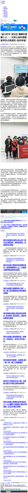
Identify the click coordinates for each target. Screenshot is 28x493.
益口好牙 (8, 216)
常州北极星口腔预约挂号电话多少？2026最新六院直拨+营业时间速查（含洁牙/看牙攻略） (15, 404)
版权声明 (10, 485)
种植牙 (5, 10)
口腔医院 (5, 8)
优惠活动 (5, 13)
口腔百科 (5, 15)
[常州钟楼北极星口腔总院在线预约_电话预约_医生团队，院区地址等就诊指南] (15, 309)
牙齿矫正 (5, 11)
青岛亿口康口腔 (4, 217)
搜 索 (15, 20)
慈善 (10, 217)
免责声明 (23, 485)
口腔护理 (14, 217)
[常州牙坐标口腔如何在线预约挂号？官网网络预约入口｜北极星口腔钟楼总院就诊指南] (15, 261)
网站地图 (6, 485)
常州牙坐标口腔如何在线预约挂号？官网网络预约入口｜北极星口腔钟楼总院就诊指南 (14, 267)
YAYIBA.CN (10, 482)
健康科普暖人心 (14, 216)
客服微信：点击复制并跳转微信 (10, 491)
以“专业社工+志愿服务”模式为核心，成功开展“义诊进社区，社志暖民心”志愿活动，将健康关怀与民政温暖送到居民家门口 (14, 226)
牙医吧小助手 (5, 44)
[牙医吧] (3, 1)
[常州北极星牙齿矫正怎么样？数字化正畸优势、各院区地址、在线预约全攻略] (15, 236)
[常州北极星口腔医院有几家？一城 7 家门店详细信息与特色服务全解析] (15, 285)
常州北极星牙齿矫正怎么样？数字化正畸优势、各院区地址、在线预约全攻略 (14, 242)
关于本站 (2, 485)
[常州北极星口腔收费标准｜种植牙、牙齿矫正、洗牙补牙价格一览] (15, 333)
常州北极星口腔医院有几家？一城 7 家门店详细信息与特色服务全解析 (14, 290)
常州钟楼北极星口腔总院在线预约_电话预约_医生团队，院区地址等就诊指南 (14, 315)
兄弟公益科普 (22, 216)
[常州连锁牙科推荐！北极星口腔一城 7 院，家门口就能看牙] (15, 356)
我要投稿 (19, 485)
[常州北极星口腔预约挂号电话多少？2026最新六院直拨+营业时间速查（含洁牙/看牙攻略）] (15, 398)
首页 (5, 7)
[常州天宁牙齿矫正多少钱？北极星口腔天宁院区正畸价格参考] (15, 377)
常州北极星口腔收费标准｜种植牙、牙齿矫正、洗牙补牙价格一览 (14, 339)
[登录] (1, 22)
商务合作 (15, 485)
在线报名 (24, 212)
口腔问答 (5, 16)
